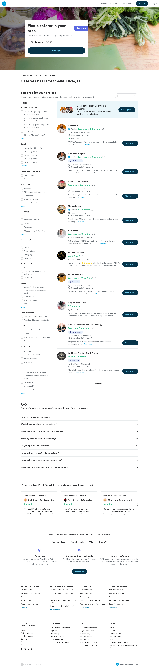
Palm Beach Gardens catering (120, 600)
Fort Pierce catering (116, 589)
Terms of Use (115, 634)
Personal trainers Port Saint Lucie (62, 589)
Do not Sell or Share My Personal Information (123, 646)
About (23, 630)
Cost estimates (57, 639)
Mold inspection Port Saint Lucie (62, 593)
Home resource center (60, 642)
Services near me (57, 636)
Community (85, 634)
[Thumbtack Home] (4, 3)
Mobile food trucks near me (90, 600)
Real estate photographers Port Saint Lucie (64, 601)
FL (32, 75)
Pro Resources (86, 636)
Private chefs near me (87, 593)
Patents (113, 639)
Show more (25, 608)
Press (23, 642)
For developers (27, 636)
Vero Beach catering (116, 593)
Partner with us (27, 633)
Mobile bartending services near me (93, 604)
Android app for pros (89, 645)
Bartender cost (26, 600)
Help (112, 628)
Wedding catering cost (29, 604)
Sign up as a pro (87, 631)
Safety (113, 631)
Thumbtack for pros (88, 628)
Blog (22, 645)
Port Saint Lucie (41, 75)
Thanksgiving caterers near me (91, 597)
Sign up (54, 631)
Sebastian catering (116, 604)
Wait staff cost (26, 597)
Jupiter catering (115, 597)
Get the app (56, 634)
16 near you (81, 28)
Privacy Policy (115, 636)
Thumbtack (25, 75)
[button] (72, 129)
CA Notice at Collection (120, 642)
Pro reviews (85, 639)
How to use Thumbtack (60, 628)
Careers (24, 639)
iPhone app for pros (88, 642)
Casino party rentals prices (30, 593)
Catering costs (26, 589)
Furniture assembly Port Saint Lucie (63, 597)
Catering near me (86, 589)
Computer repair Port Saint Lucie (62, 606)
